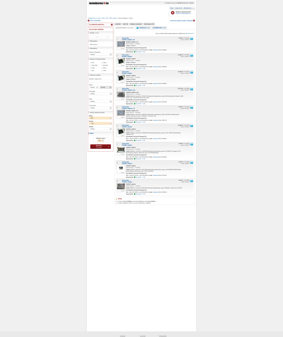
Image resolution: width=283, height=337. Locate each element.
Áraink (172, 8)
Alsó (93, 70)
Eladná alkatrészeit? (183, 12)
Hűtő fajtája (92, 91)
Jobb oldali (94, 65)
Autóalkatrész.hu (92, 18)
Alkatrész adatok (95, 75)
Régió (91, 133)
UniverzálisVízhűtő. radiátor (127, 55)
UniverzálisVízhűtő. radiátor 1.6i (128, 38)
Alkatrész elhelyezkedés (97, 59)
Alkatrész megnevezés (95, 79)
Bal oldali (105, 65)
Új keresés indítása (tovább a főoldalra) (181, 20)
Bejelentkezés (187, 8)
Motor (90, 99)
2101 (107, 18)
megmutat (155, 50)
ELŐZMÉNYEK (159, 28)
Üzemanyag (92, 105)
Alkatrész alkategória (94, 52)
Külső (93, 68)
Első (93, 62)
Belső (104, 68)
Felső (104, 70)
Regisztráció (178, 8)
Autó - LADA (101, 18)
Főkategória (93, 41)
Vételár (94, 33)
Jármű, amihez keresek (97, 112)
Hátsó (104, 62)
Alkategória (93, 48)
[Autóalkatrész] (106, 3)
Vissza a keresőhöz (95, 20)
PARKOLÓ (144, 28)
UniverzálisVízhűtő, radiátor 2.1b (128, 89)
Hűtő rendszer (113, 18)
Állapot (91, 84)
